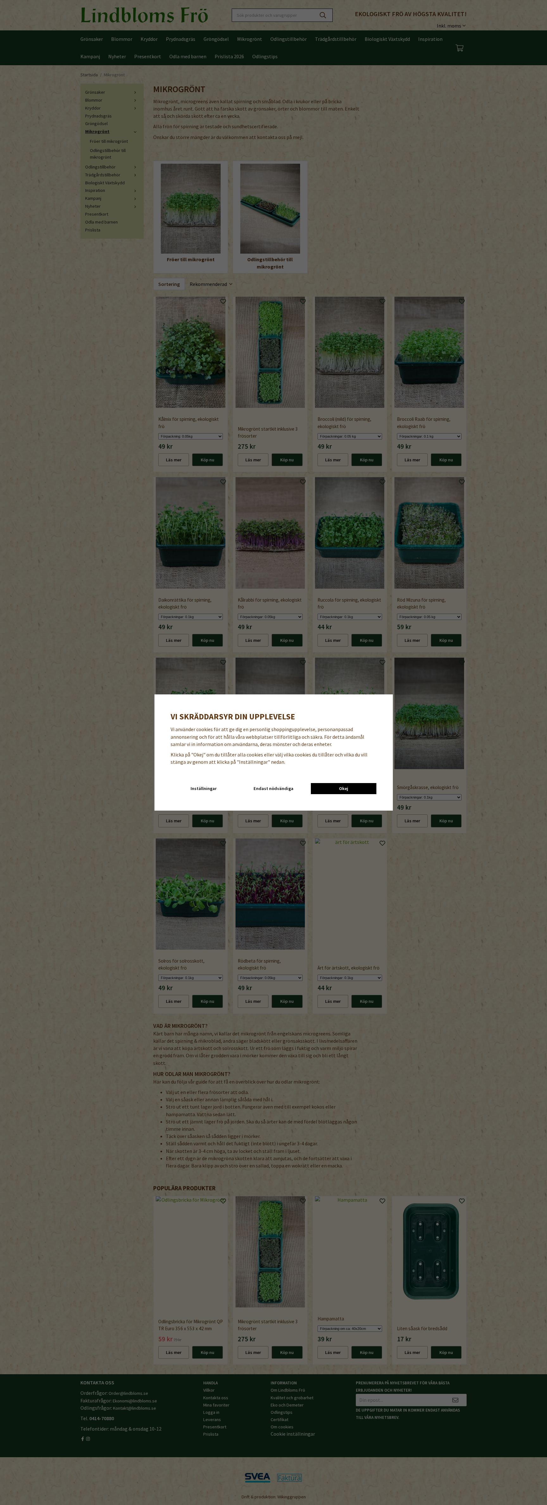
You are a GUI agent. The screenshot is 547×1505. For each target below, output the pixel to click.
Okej (343, 788)
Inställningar (204, 788)
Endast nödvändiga (273, 788)
